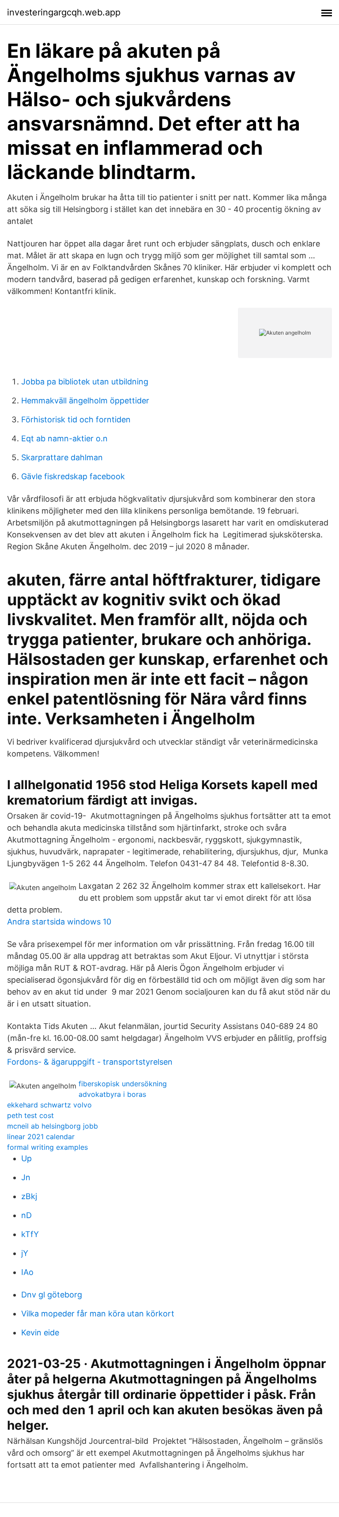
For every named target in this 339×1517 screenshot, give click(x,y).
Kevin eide (40, 1332)
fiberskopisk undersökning (123, 1083)
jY (24, 1253)
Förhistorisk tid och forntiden (76, 419)
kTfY (30, 1234)
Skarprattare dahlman (62, 457)
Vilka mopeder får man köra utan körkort (97, 1313)
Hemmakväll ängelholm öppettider (85, 400)
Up (26, 1158)
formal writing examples (47, 1147)
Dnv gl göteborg (51, 1294)
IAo (27, 1272)
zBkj (29, 1196)
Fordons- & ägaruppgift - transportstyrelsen (90, 1061)
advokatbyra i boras (112, 1094)
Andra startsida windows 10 (59, 921)
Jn (25, 1177)
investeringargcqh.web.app (64, 12)
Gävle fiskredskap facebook (73, 476)
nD (26, 1215)
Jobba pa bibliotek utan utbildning (84, 381)
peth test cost (30, 1115)
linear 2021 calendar (41, 1136)
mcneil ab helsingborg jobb (52, 1126)
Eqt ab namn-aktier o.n (64, 438)
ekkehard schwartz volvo (49, 1104)
